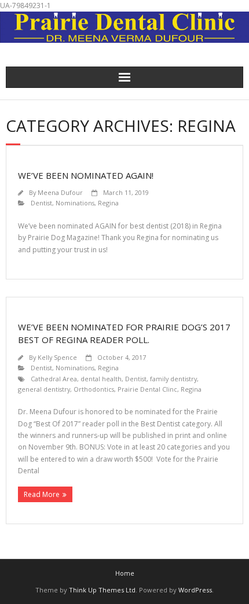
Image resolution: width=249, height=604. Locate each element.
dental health (101, 378)
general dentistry (44, 389)
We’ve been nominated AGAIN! (85, 175)
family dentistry (173, 378)
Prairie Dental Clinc (147, 389)
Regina (108, 202)
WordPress (195, 589)
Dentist (41, 202)
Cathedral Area (54, 378)
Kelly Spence (57, 357)
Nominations (75, 202)
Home (124, 573)
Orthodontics (94, 389)
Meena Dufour (60, 192)
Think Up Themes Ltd (102, 589)
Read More (42, 494)
